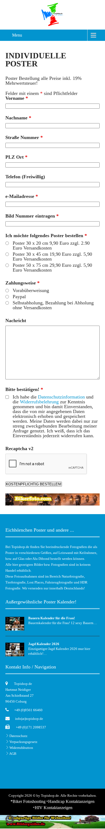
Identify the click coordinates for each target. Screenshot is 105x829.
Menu (17, 35)
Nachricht (15, 320)
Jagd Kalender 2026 (43, 644)
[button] (9, 819)
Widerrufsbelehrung (39, 401)
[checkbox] (7, 397)
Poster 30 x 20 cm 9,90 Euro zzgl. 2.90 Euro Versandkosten (51, 245)
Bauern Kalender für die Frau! (51, 618)
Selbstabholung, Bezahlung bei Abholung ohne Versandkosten (53, 305)
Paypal (19, 296)
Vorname (16, 98)
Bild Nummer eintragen (32, 216)
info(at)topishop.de (29, 719)
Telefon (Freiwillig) (25, 176)
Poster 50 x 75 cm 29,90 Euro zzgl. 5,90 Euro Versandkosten (52, 267)
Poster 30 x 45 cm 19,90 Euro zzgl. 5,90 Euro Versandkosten (52, 256)
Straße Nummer (24, 137)
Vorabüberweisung (31, 290)
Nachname (18, 117)
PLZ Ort (16, 157)
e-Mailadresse (21, 196)
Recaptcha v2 (19, 448)
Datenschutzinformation (61, 397)
